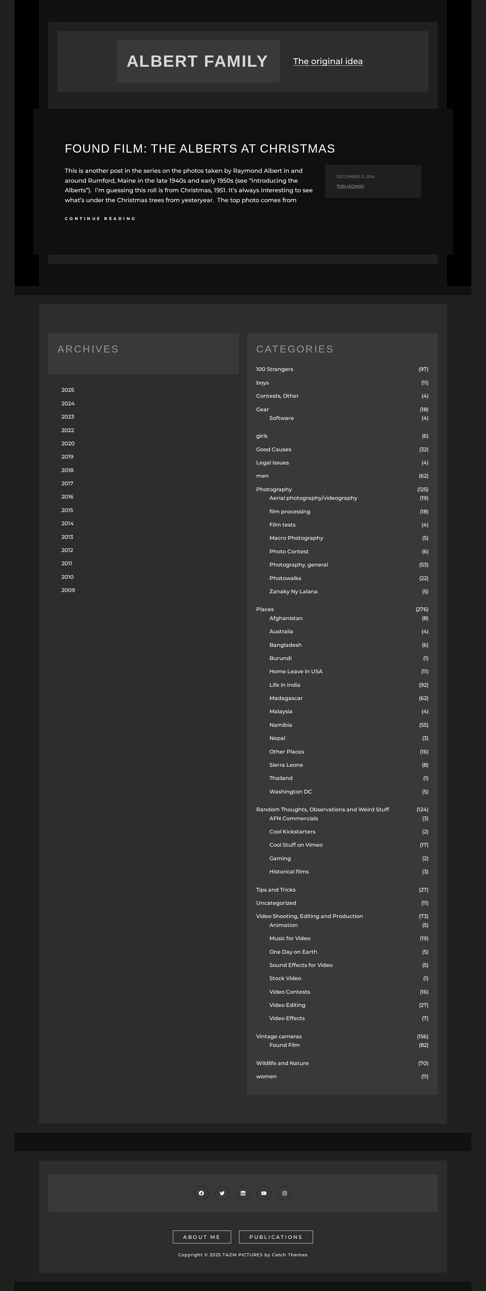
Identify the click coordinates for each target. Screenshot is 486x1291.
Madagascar (286, 698)
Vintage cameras (279, 1036)
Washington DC (290, 792)
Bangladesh (285, 645)
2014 (67, 523)
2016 (67, 497)
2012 (67, 550)
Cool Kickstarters (292, 832)
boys (262, 383)
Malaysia (281, 711)
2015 (67, 510)
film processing (289, 511)
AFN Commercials (293, 818)
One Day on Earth (293, 952)
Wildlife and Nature (282, 1063)
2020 (68, 443)
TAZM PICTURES (243, 1254)
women (266, 1076)
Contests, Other (277, 396)
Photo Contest (289, 551)
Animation (283, 925)
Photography (274, 489)
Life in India (285, 685)
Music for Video (289, 938)
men (262, 476)
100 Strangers (274, 369)
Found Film (284, 1045)
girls (261, 436)
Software (281, 418)
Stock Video (285, 978)
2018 (67, 470)
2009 (68, 590)
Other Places (286, 752)
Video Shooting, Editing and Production (309, 916)
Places (265, 609)
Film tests (282, 525)
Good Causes (273, 449)
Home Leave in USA (296, 671)
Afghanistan (286, 618)
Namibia (280, 725)
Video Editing (287, 1005)
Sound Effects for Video (301, 965)
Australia (281, 631)
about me (202, 1237)
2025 (67, 390)
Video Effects (287, 1018)
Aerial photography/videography (313, 498)
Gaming (280, 858)
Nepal (277, 738)
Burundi (280, 658)
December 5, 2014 (356, 176)
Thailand (281, 778)
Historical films (289, 871)
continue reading (101, 218)
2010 (67, 577)
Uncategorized (276, 903)
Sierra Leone (286, 765)
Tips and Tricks (276, 890)
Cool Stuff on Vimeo (296, 845)
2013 (67, 537)
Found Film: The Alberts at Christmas (200, 148)
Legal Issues (272, 463)
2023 (67, 417)
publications (276, 1237)
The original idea (328, 61)
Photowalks (285, 578)
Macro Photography (296, 538)
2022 (67, 430)
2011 (66, 563)
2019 (67, 457)
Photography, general (298, 565)
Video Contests (289, 992)
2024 (68, 403)
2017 (67, 483)
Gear (262, 409)
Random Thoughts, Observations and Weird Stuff (322, 809)
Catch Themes (290, 1254)
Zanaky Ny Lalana (293, 591)
